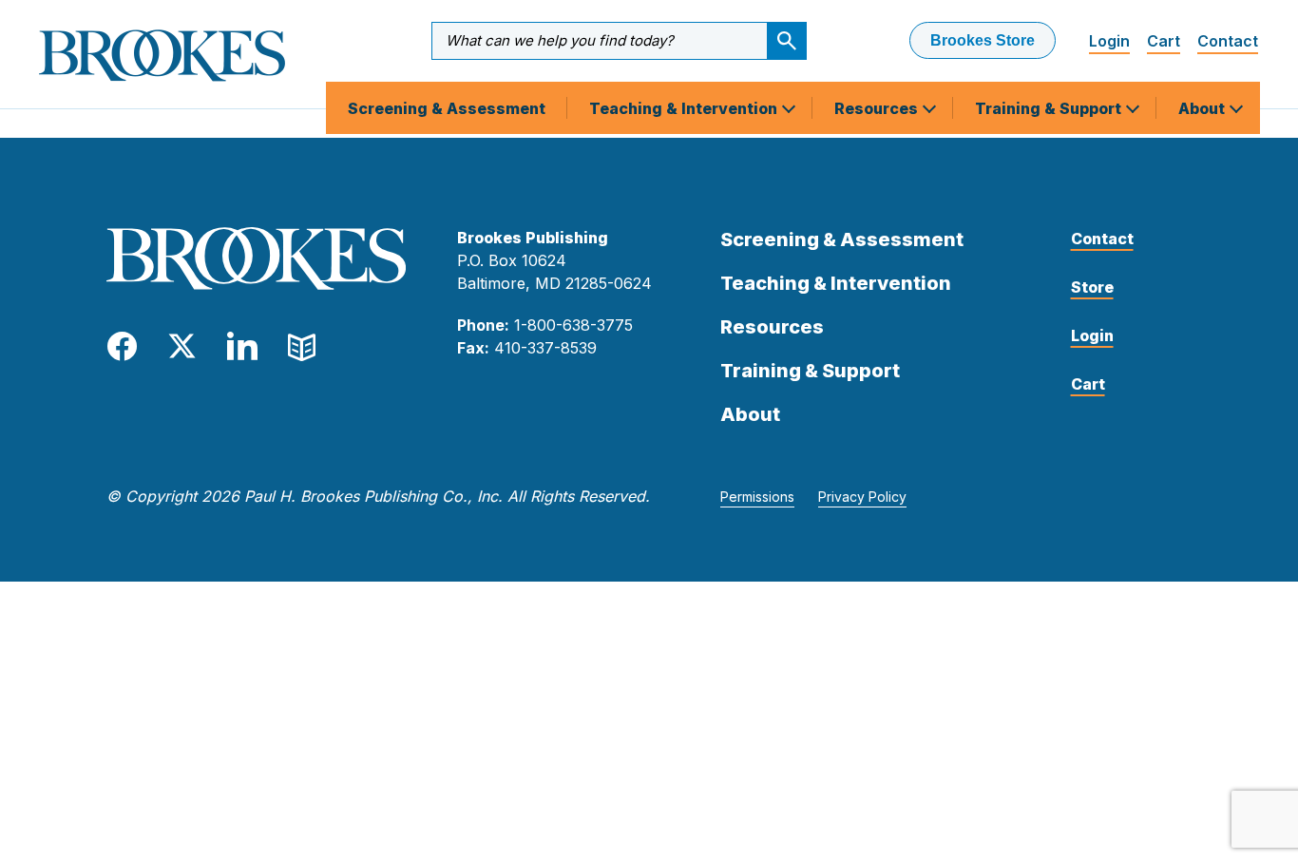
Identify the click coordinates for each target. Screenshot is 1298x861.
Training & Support (1050, 108)
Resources (878, 108)
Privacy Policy (862, 496)
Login (1109, 40)
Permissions (757, 496)
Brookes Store (982, 40)
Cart (1163, 40)
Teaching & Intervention (685, 108)
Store (1092, 287)
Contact (1227, 40)
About (1203, 108)
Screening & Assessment (446, 108)
